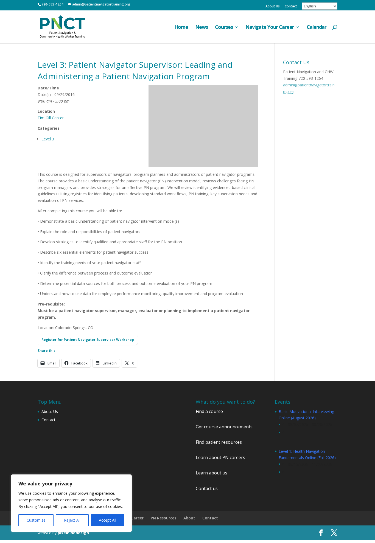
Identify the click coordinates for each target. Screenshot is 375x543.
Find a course (209, 411)
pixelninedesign (73, 532)
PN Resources (163, 518)
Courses (224, 27)
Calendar (316, 27)
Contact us (207, 488)
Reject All (72, 520)
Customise (36, 520)
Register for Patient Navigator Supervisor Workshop (87, 339)
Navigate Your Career (269, 27)
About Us (272, 7)
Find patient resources (219, 442)
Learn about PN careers (220, 457)
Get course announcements (224, 427)
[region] (71, 503)
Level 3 (47, 139)
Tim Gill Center (51, 117)
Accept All (107, 520)
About (189, 518)
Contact (291, 7)
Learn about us (211, 473)
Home (181, 27)
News (201, 27)
